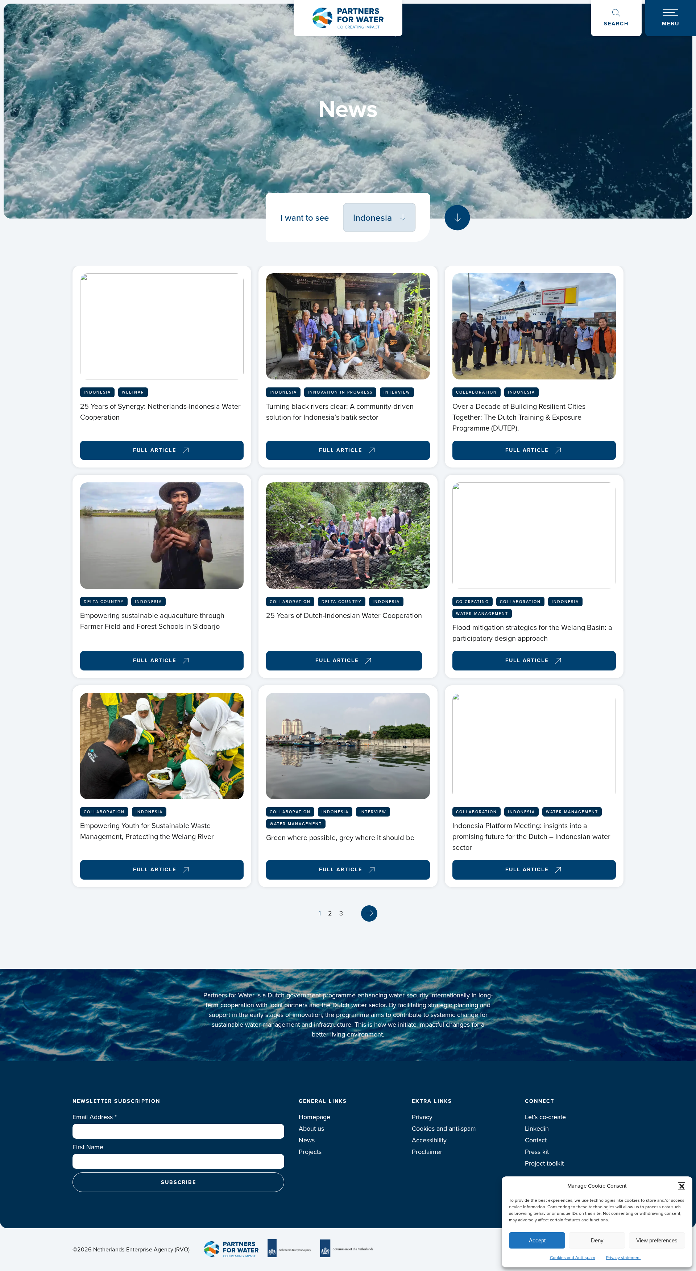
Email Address (94, 1117)
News (307, 1140)
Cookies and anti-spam (444, 1128)
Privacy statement (623, 1257)
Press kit (537, 1151)
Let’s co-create (545, 1117)
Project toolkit (544, 1163)
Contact (536, 1140)
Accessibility (429, 1140)
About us (311, 1128)
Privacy (422, 1117)
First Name (87, 1147)
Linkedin (537, 1128)
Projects (310, 1151)
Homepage (314, 1117)
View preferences (657, 1240)
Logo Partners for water (348, 18)
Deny (597, 1240)
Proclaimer (427, 1151)
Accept (537, 1240)
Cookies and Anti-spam (572, 1257)
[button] (681, 1185)
